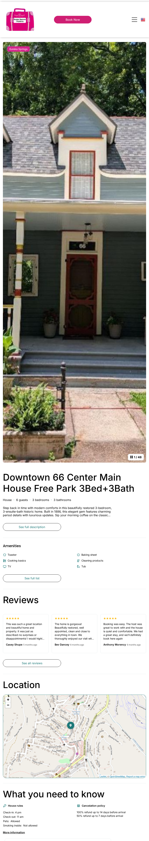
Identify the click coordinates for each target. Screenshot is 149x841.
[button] (74, 732)
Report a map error (135, 776)
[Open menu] (134, 19)
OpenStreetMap (117, 776)
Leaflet (103, 776)
